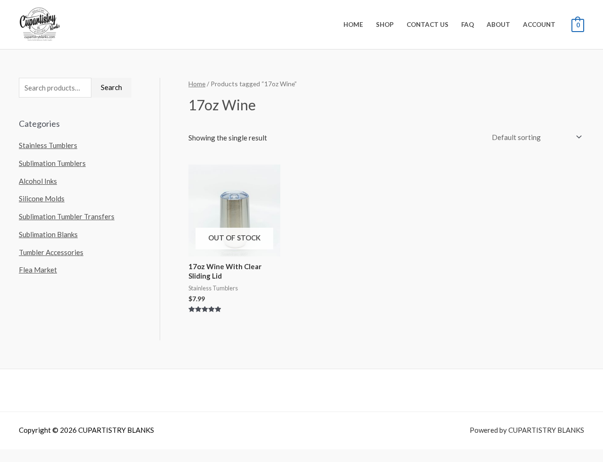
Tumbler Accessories (51, 252)
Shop (385, 24)
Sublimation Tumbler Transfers (66, 216)
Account (539, 24)
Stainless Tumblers (48, 145)
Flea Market (38, 269)
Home (353, 24)
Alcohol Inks (38, 181)
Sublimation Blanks (48, 234)
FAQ (467, 24)
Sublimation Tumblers (52, 163)
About (498, 24)
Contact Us (427, 24)
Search (111, 87)
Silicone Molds (42, 198)
